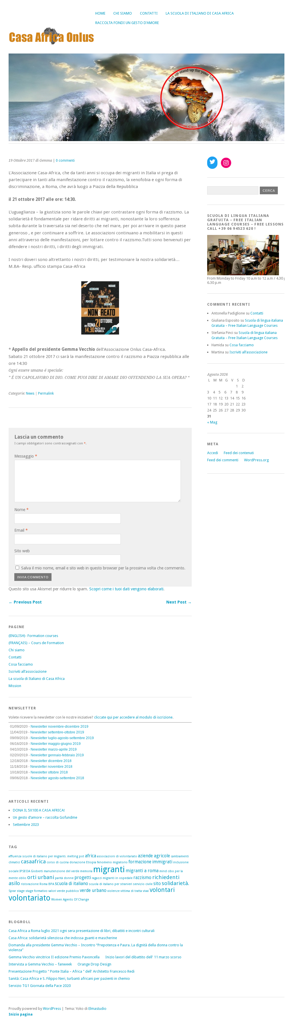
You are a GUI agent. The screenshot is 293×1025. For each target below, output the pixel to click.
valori (52, 891)
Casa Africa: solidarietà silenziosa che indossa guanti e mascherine (63, 938)
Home (100, 13)
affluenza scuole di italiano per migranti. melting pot (46, 856)
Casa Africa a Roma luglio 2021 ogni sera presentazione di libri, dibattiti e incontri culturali (82, 931)
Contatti (149, 13)
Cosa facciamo (21, 664)
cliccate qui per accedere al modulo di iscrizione (133, 717)
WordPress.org (256, 460)
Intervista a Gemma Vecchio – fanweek (40, 964)
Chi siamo (122, 13)
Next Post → (179, 602)
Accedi (212, 453)
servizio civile (143, 884)
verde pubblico (68, 891)
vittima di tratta (131, 891)
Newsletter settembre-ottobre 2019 (57, 732)
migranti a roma (142, 870)
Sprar (12, 891)
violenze (113, 891)
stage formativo (36, 891)
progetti (82, 877)
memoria (86, 871)
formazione (139, 861)
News (30, 393)
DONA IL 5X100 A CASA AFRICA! (39, 810)
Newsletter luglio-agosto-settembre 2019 (62, 738)
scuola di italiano (71, 883)
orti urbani (40, 877)
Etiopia (91, 862)
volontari (162, 889)
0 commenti (65, 161)
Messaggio (25, 456)
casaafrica (33, 861)
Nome (21, 509)
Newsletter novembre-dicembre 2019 (59, 727)
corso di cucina (58, 862)
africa (90, 855)
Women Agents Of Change (70, 899)
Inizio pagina (21, 1014)
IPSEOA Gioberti (31, 871)
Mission (15, 686)
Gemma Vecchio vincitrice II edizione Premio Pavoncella (54, 957)
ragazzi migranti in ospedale (112, 878)
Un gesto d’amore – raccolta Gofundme (45, 817)
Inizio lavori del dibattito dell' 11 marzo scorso (143, 957)
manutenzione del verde (61, 871)
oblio (22, 878)
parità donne (64, 878)
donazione (77, 862)
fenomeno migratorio (112, 862)
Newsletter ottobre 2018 (49, 772)
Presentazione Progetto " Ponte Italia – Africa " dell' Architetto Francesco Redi (71, 971)
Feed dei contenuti (239, 453)
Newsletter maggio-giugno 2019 (56, 744)
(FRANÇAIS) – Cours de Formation (36, 643)
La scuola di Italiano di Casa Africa (200, 13)
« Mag (212, 422)
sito (157, 883)
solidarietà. (175, 883)
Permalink (46, 393)
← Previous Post (25, 602)
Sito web (22, 551)
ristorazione (30, 884)
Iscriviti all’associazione (28, 671)
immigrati (162, 861)
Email (21, 530)
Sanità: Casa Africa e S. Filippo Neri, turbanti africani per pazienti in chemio (69, 978)
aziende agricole (154, 855)
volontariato (29, 897)
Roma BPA (46, 884)
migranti (109, 869)
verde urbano (93, 890)
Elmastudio (97, 1008)
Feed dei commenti (222, 460)
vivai (146, 891)
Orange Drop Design (94, 964)
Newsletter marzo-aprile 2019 (54, 749)
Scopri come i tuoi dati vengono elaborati (126, 589)
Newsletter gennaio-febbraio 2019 (57, 755)
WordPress (52, 1008)
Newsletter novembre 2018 (51, 767)
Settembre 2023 (26, 824)
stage (21, 891)
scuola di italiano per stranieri (110, 884)
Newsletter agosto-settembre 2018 (57, 778)
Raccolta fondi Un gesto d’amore (127, 23)
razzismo (142, 877)
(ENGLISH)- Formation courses (33, 636)
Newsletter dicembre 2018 (51, 761)
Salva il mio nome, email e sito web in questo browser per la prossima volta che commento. (103, 568)
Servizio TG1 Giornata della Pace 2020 (40, 986)
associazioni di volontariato (117, 856)
